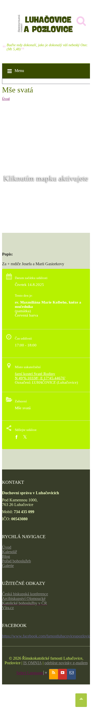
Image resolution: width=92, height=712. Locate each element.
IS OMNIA (32, 663)
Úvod (6, 99)
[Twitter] (24, 437)
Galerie (8, 565)
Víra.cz (8, 608)
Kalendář (9, 552)
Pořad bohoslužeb (16, 561)
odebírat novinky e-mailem (66, 663)
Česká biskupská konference (25, 594)
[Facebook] (16, 437)
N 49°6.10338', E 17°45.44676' (40, 378)
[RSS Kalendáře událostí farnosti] (53, 674)
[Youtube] (62, 674)
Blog (6, 556)
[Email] (71, 674)
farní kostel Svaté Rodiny (35, 374)
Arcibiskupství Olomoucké (23, 598)
